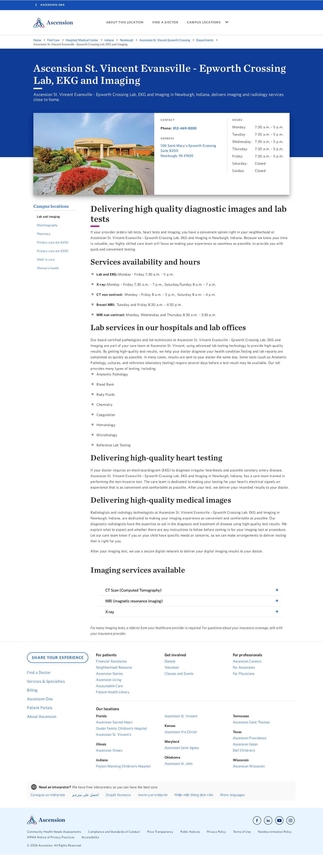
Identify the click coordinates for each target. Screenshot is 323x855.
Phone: (166, 128)
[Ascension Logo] (46, 823)
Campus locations (51, 206)
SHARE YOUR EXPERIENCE (57, 657)
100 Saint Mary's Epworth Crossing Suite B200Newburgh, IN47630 (188, 150)
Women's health (48, 268)
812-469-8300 (185, 128)
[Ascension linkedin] (268, 820)
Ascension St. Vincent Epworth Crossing (164, 40)
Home (37, 40)
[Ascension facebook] (257, 820)
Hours (237, 119)
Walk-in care (45, 259)
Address (167, 138)
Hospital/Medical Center (82, 40)
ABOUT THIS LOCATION (125, 22)
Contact (168, 119)
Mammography (47, 225)
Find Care (53, 40)
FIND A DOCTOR (165, 22)
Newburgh (126, 40)
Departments (204, 40)
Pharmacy (44, 233)
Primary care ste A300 (53, 251)
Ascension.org (52, 4)
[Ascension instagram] (290, 820)
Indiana (109, 40)
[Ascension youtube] (279, 820)
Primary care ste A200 (53, 242)
